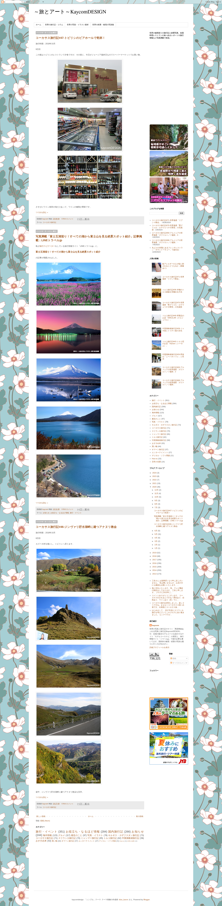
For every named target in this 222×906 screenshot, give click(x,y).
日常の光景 (130, 841)
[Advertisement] (90, 864)
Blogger (147, 900)
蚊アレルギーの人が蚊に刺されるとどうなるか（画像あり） (173, 266)
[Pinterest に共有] (88, 219)
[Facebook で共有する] (86, 219)
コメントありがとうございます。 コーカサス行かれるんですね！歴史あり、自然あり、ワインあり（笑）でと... (168, 597)
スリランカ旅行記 (67, 838)
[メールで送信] (78, 219)
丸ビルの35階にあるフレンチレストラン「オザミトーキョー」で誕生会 (167, 249)
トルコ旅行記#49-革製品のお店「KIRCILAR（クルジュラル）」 (173, 318)
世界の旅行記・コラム (54, 25)
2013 (154, 574)
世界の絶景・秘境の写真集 (103, 25)
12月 (157, 490)
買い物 (54, 841)
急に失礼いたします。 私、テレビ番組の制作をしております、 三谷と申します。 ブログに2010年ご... (167, 590)
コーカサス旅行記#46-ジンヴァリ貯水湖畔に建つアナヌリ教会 (76, 526)
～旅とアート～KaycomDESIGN (70, 11)
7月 (156, 507)
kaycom (155, 625)
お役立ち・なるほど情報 (59, 513)
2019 (154, 553)
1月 (156, 548)
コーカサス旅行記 (49, 222)
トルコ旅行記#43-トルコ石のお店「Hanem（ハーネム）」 (173, 343)
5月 (156, 534)
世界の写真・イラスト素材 (78, 25)
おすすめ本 (41, 841)
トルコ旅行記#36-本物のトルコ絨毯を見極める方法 (173, 291)
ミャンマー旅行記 (89, 838)
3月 (156, 541)
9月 (156, 500)
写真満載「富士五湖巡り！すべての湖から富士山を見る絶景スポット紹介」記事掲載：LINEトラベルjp (168, 518)
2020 (154, 487)
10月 (157, 497)
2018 (154, 556)
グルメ (61, 835)
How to (122, 841)
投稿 (174, 658)
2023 (154, 476)
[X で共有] (83, 219)
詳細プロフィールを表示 (159, 647)
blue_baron (123, 900)
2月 (156, 545)
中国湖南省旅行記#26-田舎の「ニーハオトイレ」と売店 (173, 356)
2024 (154, 473)
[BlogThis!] (81, 219)
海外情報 (47, 835)
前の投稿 (139, 816)
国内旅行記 (115, 831)
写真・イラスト (95, 835)
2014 (154, 570)
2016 (154, 563)
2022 (154, 480)
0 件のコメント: (68, 219)
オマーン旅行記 (68, 841)
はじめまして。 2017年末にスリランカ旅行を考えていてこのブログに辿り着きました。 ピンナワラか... (168, 612)
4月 (156, 538)
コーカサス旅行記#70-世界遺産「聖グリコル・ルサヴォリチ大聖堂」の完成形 (167, 227)
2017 (154, 560)
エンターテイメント (86, 841)
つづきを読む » (42, 212)
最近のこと (76, 835)
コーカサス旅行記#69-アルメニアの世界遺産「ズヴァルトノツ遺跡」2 (167, 234)
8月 (156, 504)
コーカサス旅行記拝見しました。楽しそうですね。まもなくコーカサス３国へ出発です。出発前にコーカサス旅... (168, 605)
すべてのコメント (179, 663)
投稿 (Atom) (45, 821)
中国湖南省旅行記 (130, 838)
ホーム (38, 25)
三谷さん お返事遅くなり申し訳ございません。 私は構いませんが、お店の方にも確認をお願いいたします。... (167, 583)
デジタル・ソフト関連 (107, 841)
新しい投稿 (40, 816)
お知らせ (46, 513)
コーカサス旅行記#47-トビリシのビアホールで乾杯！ (70, 37)
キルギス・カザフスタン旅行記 (123, 835)
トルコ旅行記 (110, 838)
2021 (154, 483)
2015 (154, 567)
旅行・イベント (76, 513)
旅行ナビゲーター (47, 246)
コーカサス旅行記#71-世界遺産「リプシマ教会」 (173, 278)
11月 (157, 493)
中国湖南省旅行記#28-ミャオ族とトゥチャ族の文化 (173, 329)
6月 (156, 531)
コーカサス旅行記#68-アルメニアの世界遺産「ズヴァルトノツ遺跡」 (167, 241)
